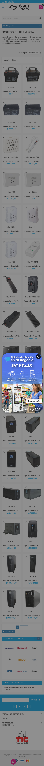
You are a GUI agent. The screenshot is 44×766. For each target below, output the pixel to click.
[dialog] (22, 383)
